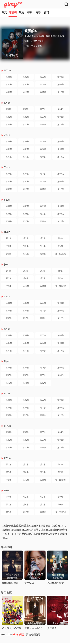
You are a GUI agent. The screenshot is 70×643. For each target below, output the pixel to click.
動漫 (21, 12)
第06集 (26, 84)
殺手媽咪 (29, 582)
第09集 (9, 92)
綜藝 (29, 12)
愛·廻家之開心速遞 (11, 628)
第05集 (9, 84)
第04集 (60, 76)
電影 (38, 12)
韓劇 (26, 41)
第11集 (43, 92)
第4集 (60, 238)
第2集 (26, 238)
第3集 (43, 238)
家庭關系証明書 (10, 582)
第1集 (8, 238)
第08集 (60, 84)
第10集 (26, 92)
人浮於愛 (52, 628)
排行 (46, 12)
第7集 (43, 245)
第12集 (60, 92)
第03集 (43, 76)
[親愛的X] (12, 44)
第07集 (43, 84)
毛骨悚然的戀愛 (55, 582)
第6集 (26, 245)
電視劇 (13, 12)
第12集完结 (60, 253)
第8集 (60, 245)
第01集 (9, 76)
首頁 (4, 12)
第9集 (8, 253)
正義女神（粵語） (33, 628)
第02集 (26, 76)
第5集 (8, 245)
